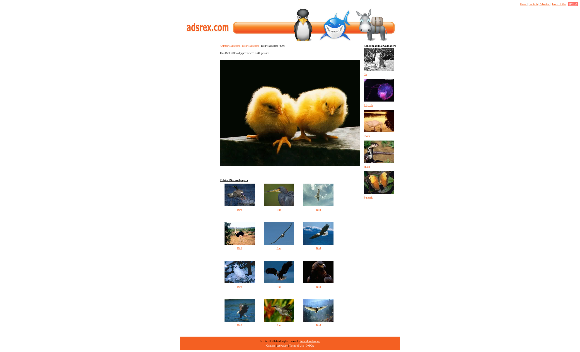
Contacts (533, 4)
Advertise (544, 4)
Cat (365, 74)
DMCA (573, 4)
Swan (367, 136)
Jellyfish (368, 105)
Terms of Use (559, 4)
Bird (239, 209)
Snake (367, 166)
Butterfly (368, 197)
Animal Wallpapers (310, 341)
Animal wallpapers (230, 45)
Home (523, 4)
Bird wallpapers (250, 45)
